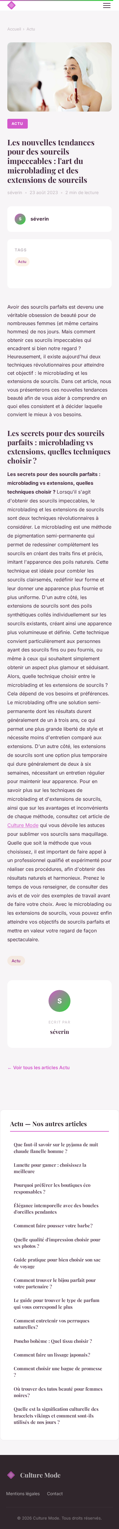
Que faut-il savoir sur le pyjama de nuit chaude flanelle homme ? (56, 1147)
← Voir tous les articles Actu (38, 1067)
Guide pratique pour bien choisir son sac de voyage (57, 1263)
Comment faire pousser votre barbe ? (53, 1225)
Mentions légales (23, 1493)
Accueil (14, 29)
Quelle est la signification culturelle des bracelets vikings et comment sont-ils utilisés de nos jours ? (56, 1415)
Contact (55, 1493)
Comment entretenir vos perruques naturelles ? (51, 1324)
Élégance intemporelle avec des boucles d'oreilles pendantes (56, 1208)
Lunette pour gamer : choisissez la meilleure (50, 1168)
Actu (31, 29)
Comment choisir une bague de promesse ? (58, 1371)
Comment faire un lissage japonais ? (52, 1355)
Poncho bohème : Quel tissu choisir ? (53, 1341)
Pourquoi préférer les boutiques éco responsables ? (52, 1188)
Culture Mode (22, 825)
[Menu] (107, 5)
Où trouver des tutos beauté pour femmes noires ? (58, 1392)
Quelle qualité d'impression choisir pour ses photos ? (57, 1242)
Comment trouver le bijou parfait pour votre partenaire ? (55, 1283)
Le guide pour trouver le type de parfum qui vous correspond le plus (56, 1303)
